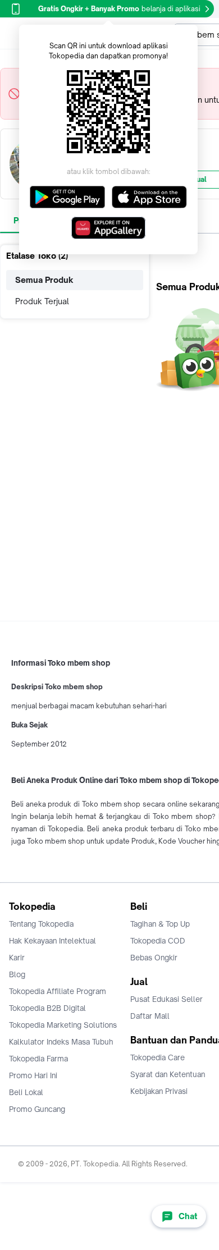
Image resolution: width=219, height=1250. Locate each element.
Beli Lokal (26, 1092)
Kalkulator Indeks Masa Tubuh (61, 1041)
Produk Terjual (42, 301)
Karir (17, 957)
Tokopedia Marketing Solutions (63, 1024)
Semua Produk (44, 280)
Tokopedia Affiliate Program (57, 991)
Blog (17, 974)
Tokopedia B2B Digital (47, 1008)
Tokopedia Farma (38, 1058)
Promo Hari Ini (33, 1075)
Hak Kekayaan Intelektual (52, 940)
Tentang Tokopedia (41, 923)
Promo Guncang (37, 1109)
